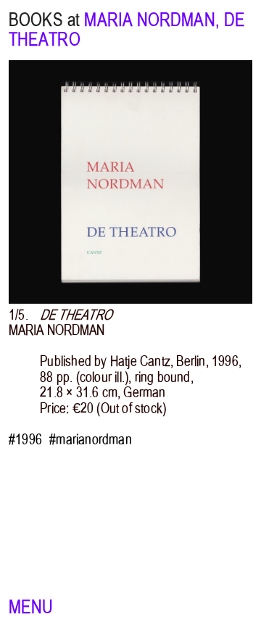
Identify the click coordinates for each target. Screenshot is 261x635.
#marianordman (90, 439)
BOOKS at (44, 20)
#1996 (25, 439)
